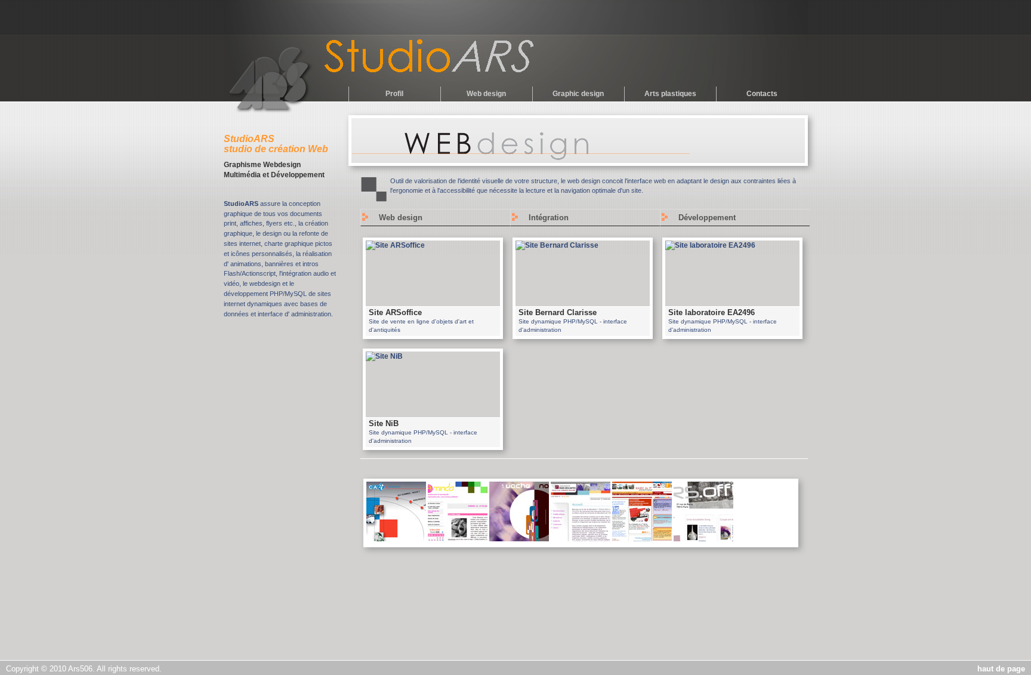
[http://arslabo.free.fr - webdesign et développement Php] (580, 539)
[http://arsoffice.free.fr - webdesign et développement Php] (703, 539)
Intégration (549, 217)
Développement (707, 217)
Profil (394, 94)
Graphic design (578, 94)
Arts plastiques (670, 94)
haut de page (1001, 668)
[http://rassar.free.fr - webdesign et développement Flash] (519, 539)
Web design (486, 94)
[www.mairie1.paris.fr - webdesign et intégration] (642, 539)
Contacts (761, 94)
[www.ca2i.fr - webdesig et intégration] (396, 539)
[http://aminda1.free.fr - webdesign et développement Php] (457, 539)
